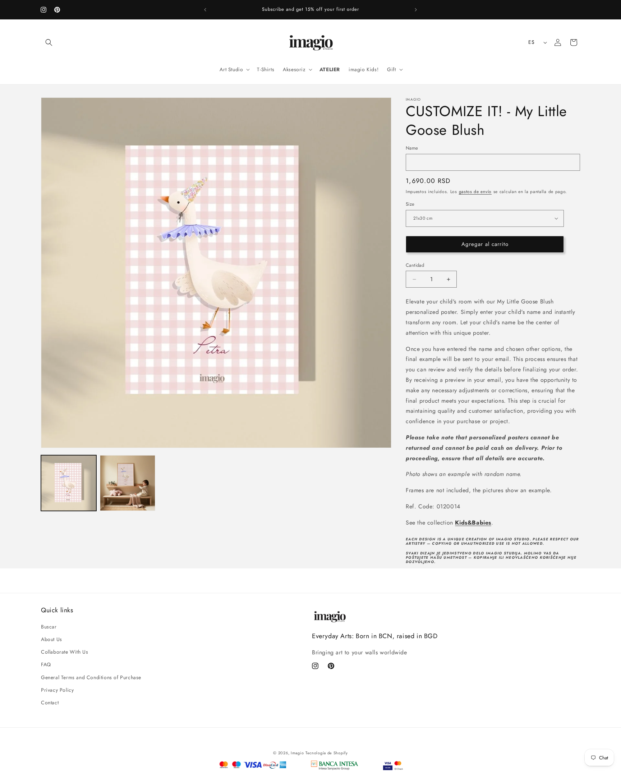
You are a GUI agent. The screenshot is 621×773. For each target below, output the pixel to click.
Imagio (297, 753)
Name (412, 148)
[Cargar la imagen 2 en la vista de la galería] (127, 483)
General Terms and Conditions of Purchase (91, 677)
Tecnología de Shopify (326, 753)
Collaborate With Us (64, 652)
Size (410, 204)
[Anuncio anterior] (205, 10)
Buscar (49, 626)
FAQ (46, 664)
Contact (50, 702)
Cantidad (415, 265)
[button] (49, 42)
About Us (51, 639)
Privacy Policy (57, 690)
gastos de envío (475, 191)
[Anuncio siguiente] (416, 10)
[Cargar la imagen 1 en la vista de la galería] (68, 483)
